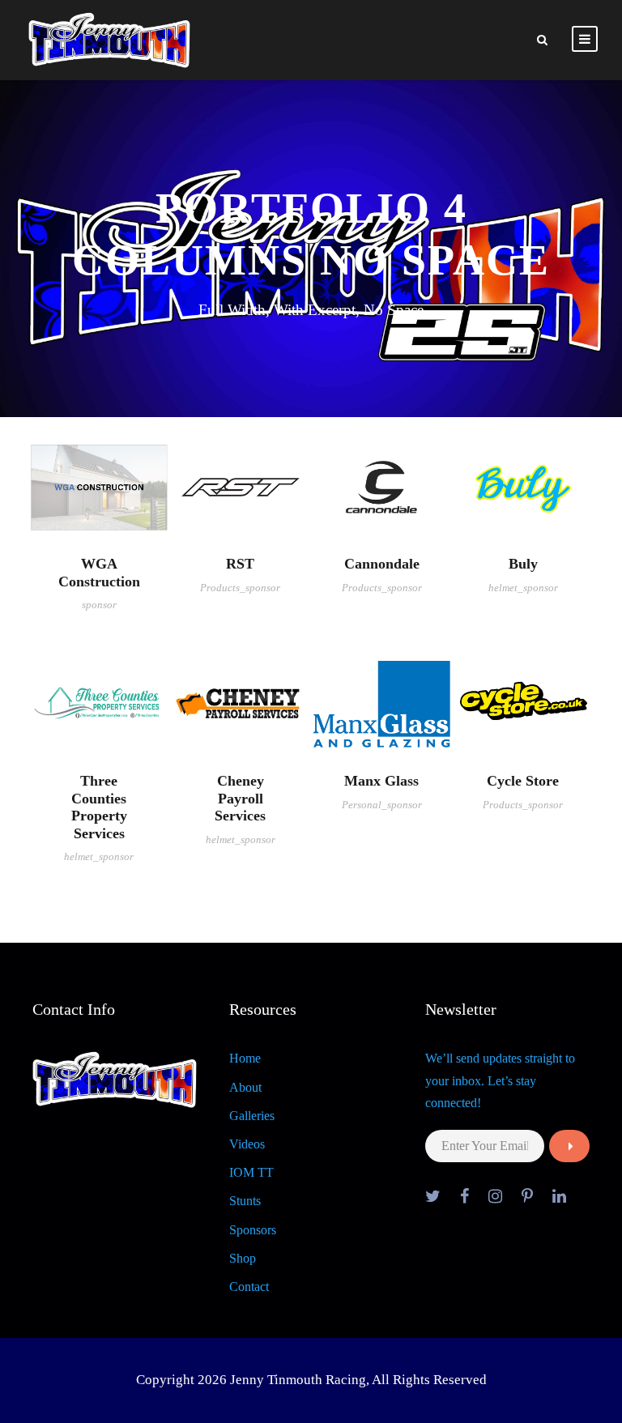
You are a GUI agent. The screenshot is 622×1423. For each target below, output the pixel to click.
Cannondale (382, 564)
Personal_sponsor (382, 805)
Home (245, 1058)
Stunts (245, 1201)
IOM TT (251, 1172)
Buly (523, 564)
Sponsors (252, 1230)
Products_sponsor (240, 588)
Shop (242, 1258)
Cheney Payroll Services (240, 798)
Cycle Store (523, 781)
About (245, 1087)
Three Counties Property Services (99, 807)
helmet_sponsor (523, 588)
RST (240, 564)
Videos (247, 1144)
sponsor (99, 605)
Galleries (252, 1116)
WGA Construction (99, 573)
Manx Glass (381, 781)
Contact (249, 1286)
